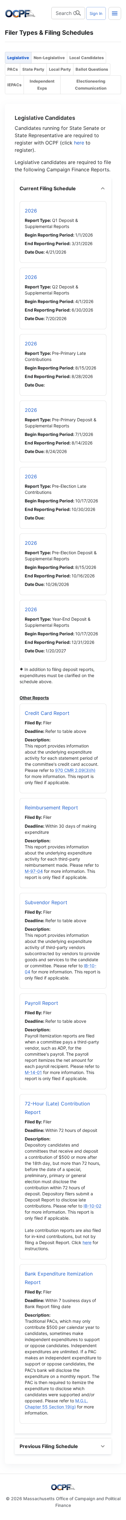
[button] (63, 188)
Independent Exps (42, 85)
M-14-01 (33, 1072)
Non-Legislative (49, 57)
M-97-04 (34, 871)
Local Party (60, 69)
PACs (12, 69)
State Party (33, 69)
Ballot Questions (92, 69)
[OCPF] (20, 13)
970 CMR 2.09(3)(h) (75, 770)
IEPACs (14, 84)
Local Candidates (86, 57)
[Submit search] (78, 13)
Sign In (96, 13)
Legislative (18, 57)
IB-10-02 (92, 1205)
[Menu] (114, 13)
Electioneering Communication (90, 85)
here (79, 143)
